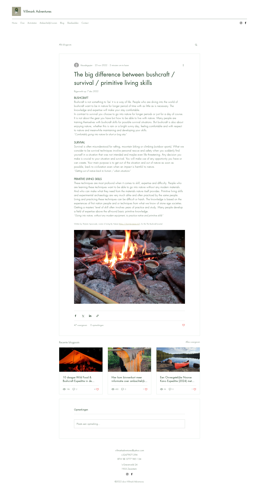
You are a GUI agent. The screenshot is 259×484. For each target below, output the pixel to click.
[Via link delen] (97, 315)
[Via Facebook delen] (75, 315)
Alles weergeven (193, 341)
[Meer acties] (183, 65)
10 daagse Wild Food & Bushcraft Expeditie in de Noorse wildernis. (77, 379)
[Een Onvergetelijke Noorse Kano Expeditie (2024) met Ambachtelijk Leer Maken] (178, 359)
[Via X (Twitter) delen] (82, 315)
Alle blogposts (65, 44)
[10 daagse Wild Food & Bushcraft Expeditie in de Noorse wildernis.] (81, 359)
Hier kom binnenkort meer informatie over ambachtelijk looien (128, 379)
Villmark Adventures (37, 11)
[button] (196, 44)
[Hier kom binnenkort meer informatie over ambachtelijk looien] (129, 359)
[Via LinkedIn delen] (90, 315)
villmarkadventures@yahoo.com (129, 450)
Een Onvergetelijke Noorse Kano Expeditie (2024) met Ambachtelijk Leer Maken (176, 379)
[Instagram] (241, 22)
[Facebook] (245, 22)
